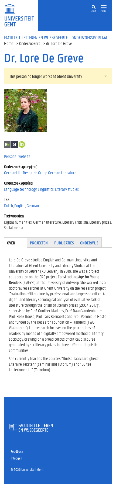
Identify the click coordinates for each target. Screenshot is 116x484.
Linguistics (46, 189)
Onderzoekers (29, 43)
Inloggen (16, 458)
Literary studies (67, 189)
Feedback (17, 451)
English (19, 205)
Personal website (17, 156)
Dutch (8, 205)
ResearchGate (7, 144)
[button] (103, 7)
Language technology (20, 189)
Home (8, 43)
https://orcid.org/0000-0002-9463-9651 (22, 144)
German (33, 205)
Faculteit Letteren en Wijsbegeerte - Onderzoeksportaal (56, 37)
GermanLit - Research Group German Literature (40, 172)
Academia (14, 144)
